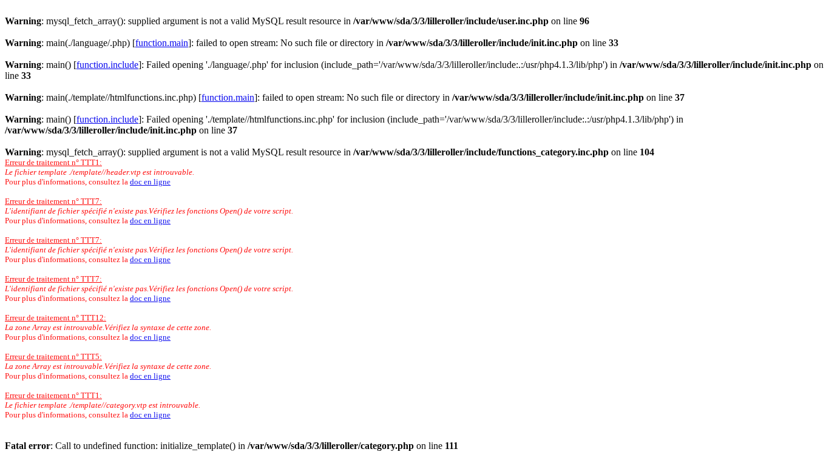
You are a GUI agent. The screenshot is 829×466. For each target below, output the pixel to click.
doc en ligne (150, 181)
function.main (161, 43)
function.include (107, 64)
